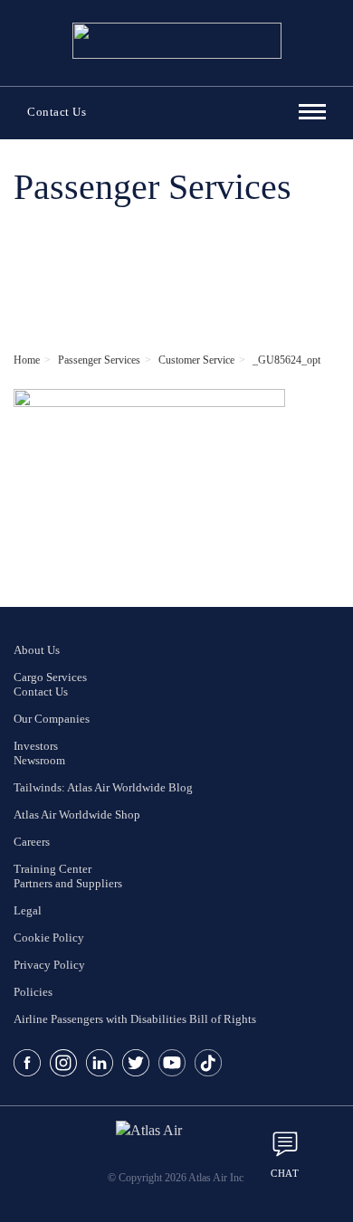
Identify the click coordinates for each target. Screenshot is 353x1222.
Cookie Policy (49, 937)
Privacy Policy (49, 964)
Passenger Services (99, 360)
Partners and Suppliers (68, 883)
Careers (32, 841)
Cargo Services (50, 677)
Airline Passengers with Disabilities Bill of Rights (135, 1019)
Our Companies (52, 718)
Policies (33, 992)
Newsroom (39, 760)
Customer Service (196, 360)
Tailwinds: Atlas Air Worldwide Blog (103, 787)
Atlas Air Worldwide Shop (77, 814)
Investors (36, 746)
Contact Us (56, 111)
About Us (37, 650)
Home (27, 360)
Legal (28, 910)
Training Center (52, 869)
